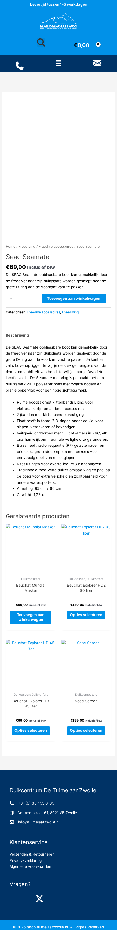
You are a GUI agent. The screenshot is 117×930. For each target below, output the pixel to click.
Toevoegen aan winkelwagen (73, 298)
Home (10, 246)
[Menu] (58, 63)
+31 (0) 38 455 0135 (36, 803)
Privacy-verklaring (26, 860)
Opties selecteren (86, 615)
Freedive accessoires (56, 246)
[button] (15, 898)
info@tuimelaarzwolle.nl (38, 822)
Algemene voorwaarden (30, 866)
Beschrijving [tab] (17, 335)
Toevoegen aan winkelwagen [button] (31, 617)
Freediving (27, 246)
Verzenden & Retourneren (32, 854)
